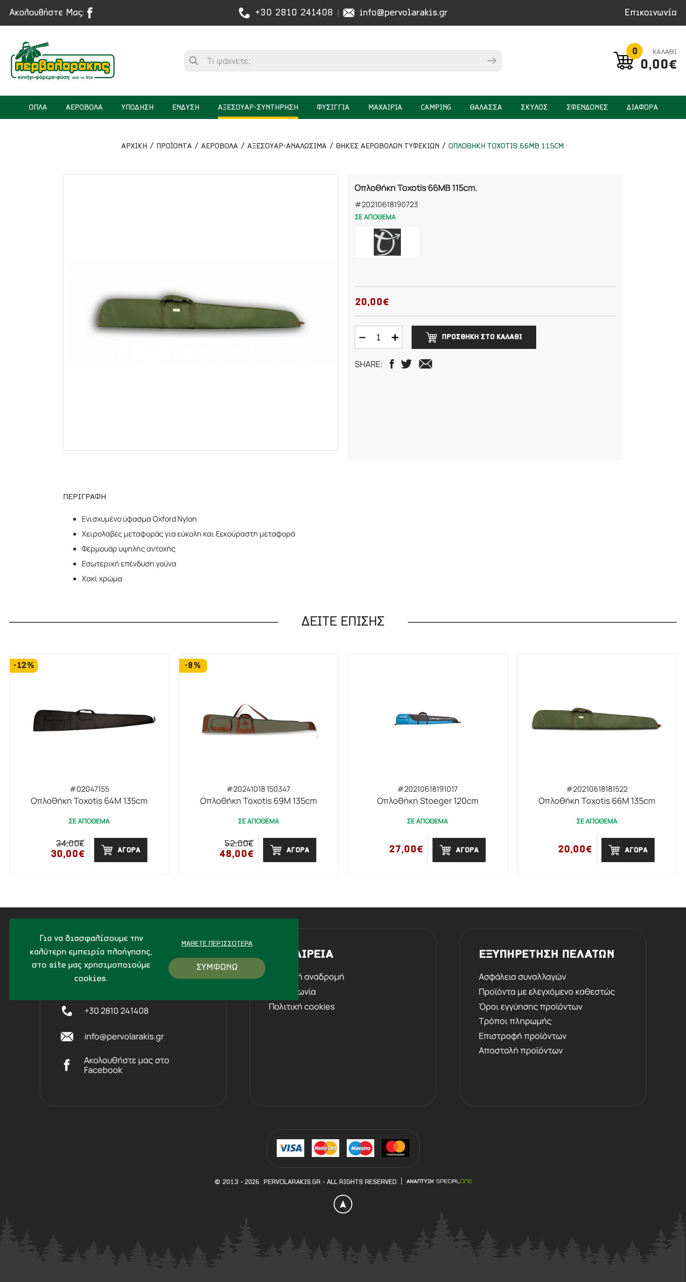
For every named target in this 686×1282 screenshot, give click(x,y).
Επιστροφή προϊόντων (523, 1036)
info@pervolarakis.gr (403, 13)
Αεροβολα (219, 146)
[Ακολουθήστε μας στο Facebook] (92, 13)
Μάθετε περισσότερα (217, 944)
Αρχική (134, 146)
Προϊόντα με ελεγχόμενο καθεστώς (547, 992)
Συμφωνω (217, 967)
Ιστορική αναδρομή (306, 977)
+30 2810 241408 (294, 13)
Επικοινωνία (650, 13)
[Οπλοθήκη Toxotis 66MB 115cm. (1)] (200, 312)
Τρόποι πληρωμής (515, 1021)
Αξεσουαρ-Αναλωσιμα (287, 146)
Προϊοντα (174, 146)
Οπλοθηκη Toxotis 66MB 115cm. (506, 146)
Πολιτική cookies (302, 1007)
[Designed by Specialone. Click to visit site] (439, 1181)
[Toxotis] (387, 242)
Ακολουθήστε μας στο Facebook (126, 1065)
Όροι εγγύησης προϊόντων (530, 1007)
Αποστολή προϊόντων (521, 1050)
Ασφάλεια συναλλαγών (522, 977)
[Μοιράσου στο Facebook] (392, 364)
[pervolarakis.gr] (62, 61)
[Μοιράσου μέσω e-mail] (425, 364)
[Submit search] (492, 61)
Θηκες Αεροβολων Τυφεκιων (387, 146)
